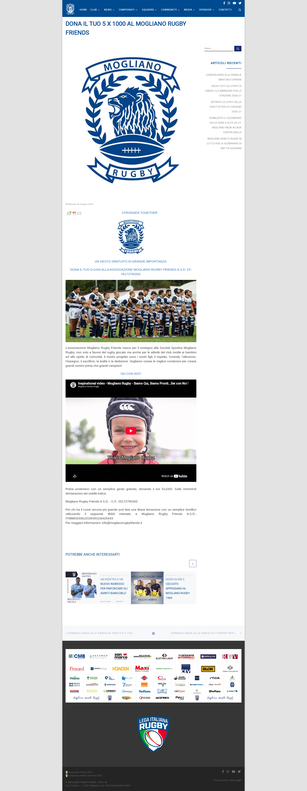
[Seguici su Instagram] (229, 3)
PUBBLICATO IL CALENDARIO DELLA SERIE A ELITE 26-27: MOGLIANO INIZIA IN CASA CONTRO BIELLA (225, 125)
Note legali (235, 780)
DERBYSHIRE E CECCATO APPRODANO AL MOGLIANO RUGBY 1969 (178, 589)
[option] (153, 734)
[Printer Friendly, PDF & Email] (74, 213)
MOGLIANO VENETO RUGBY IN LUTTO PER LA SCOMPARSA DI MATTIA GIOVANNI (224, 143)
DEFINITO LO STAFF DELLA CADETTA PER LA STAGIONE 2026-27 (225, 106)
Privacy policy (221, 780)
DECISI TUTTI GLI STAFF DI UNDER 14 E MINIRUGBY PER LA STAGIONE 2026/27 (223, 90)
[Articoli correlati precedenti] (185, 563)
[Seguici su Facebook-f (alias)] (224, 3)
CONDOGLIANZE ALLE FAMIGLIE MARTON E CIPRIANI (223, 77)
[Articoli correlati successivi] (192, 563)
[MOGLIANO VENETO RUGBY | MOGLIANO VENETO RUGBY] (70, 8)
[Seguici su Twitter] (240, 3)
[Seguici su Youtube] (234, 3)
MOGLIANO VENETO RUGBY (82, 782)
